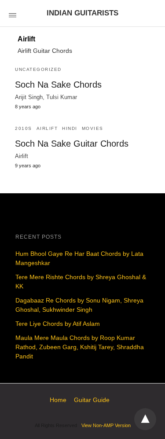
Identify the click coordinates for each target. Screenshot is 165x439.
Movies (92, 128)
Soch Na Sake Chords (58, 84)
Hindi (69, 128)
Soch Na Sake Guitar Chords (71, 143)
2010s (23, 128)
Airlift (47, 128)
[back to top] (145, 419)
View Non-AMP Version (106, 425)
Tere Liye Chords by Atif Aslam (57, 323)
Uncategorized (38, 69)
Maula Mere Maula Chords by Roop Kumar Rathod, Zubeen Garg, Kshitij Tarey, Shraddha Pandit (79, 347)
